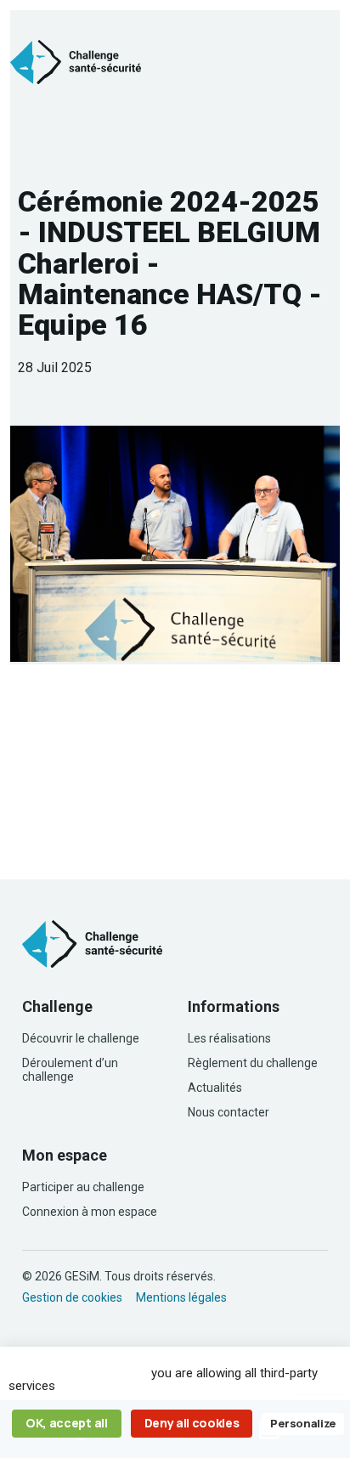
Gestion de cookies (72, 1297)
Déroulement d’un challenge (70, 1069)
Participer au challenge (83, 1187)
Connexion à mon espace (89, 1211)
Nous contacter (228, 1112)
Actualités (215, 1087)
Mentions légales (181, 1297)
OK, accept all (66, 1423)
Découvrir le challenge (80, 1038)
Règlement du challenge (253, 1063)
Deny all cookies (192, 1423)
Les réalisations (229, 1038)
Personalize (302, 1423)
